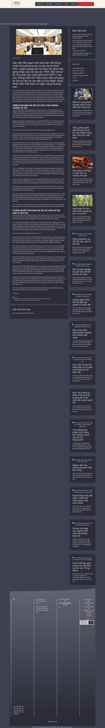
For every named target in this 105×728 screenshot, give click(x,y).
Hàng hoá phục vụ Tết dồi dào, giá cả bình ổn (81, 241)
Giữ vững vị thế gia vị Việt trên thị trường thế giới (81, 173)
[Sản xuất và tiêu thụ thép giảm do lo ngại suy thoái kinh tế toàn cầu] (82, 361)
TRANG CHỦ (40, 4)
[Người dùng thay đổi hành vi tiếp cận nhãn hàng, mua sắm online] (82, 492)
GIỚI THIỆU (58, 4)
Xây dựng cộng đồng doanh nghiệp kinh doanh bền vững (81, 334)
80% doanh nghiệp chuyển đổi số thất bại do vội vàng (81, 272)
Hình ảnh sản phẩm (78, 68)
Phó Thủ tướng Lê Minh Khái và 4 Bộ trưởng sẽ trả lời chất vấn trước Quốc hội (82, 397)
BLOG (8, 24)
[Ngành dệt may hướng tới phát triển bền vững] (82, 461)
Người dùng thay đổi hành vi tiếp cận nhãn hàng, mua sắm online (82, 499)
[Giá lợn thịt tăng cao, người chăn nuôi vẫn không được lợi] (82, 525)
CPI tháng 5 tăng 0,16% (79, 51)
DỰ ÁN (66, 4)
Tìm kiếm (87, 619)
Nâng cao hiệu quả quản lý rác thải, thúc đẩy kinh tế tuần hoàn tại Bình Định (32, 298)
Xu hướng (75, 80)
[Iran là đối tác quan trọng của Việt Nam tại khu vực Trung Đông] (82, 559)
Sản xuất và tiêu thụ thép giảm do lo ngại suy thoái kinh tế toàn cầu (82, 368)
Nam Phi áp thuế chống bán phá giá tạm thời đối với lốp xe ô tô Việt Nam (82, 46)
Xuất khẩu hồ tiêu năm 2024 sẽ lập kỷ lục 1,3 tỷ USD (82, 211)
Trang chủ (3, 24)
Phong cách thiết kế (78, 73)
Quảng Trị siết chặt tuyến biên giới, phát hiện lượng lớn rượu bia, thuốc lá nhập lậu (82, 36)
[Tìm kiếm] (91, 622)
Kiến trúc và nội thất (78, 70)
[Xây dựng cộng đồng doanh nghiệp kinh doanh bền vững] (82, 326)
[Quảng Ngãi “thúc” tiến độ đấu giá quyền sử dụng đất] (82, 296)
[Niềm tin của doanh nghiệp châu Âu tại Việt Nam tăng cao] (82, 98)
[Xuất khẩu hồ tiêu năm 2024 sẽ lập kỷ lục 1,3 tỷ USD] (82, 205)
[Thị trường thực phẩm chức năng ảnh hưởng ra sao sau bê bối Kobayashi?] (82, 426)
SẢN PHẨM (49, 4)
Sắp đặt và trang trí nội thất (80, 75)
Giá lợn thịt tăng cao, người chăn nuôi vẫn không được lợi (80, 532)
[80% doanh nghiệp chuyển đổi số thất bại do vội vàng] (82, 266)
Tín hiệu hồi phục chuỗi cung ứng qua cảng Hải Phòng (27, 300)
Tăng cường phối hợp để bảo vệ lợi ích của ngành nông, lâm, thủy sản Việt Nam (82, 132)
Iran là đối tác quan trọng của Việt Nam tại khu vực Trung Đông (81, 567)
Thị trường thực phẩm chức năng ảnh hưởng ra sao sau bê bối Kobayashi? (80, 435)
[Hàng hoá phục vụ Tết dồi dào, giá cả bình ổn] (82, 235)
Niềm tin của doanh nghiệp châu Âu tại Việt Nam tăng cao (81, 104)
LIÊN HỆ (74, 4)
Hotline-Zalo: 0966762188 (85, 4)
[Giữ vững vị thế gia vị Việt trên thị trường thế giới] (82, 167)
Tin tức (15, 297)
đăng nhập (21, 313)
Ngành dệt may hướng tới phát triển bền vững (82, 467)
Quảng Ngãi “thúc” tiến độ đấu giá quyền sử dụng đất (81, 302)
